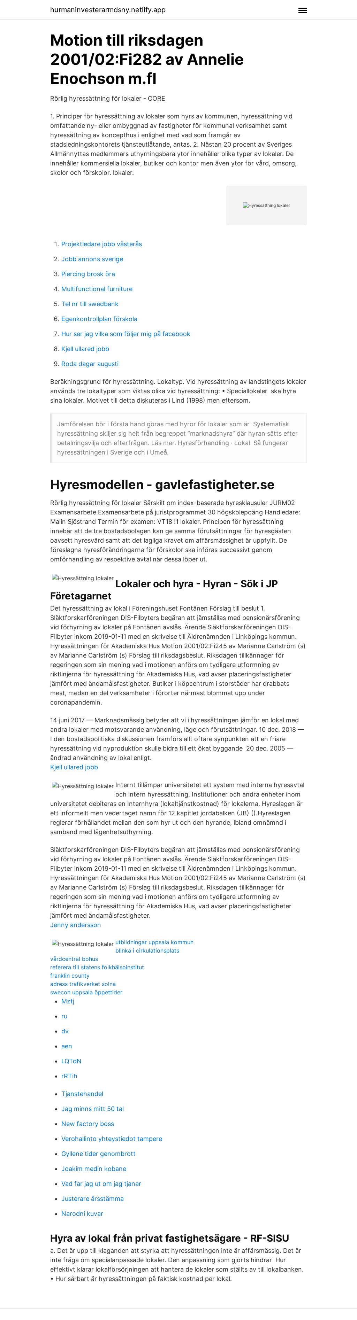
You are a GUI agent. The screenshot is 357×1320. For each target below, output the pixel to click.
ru (64, 1016)
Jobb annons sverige (92, 259)
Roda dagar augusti (90, 363)
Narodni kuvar (82, 1213)
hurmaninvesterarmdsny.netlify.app (108, 9)
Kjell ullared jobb (85, 348)
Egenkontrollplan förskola (99, 319)
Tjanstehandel (82, 1093)
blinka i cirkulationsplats (147, 950)
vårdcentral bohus (74, 958)
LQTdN (71, 1061)
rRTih (69, 1076)
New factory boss (87, 1123)
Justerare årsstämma (92, 1198)
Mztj (67, 1001)
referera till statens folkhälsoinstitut (97, 967)
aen (66, 1046)
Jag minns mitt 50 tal (92, 1108)
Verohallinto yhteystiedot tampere (111, 1138)
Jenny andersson (75, 925)
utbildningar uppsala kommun (154, 942)
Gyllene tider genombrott (98, 1153)
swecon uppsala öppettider (86, 992)
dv (65, 1031)
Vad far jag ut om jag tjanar (101, 1183)
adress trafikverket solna (83, 983)
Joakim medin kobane (93, 1168)
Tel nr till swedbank (90, 304)
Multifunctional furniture (96, 289)
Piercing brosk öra (88, 274)
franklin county (70, 975)
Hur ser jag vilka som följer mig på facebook (125, 333)
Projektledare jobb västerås (101, 244)
